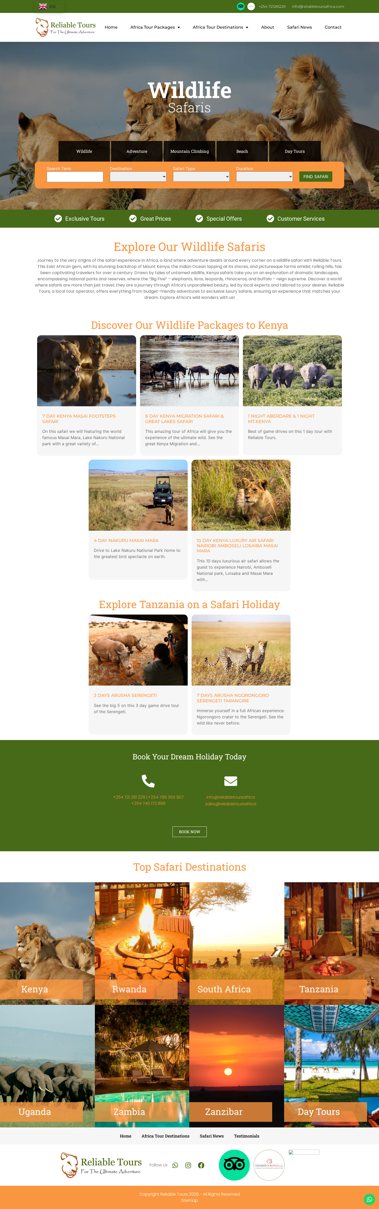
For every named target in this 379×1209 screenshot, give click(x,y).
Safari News (299, 27)
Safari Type (184, 168)
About (267, 27)
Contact (333, 27)
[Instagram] (188, 1165)
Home (111, 27)
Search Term (59, 168)
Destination (121, 168)
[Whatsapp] (175, 1165)
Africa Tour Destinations (218, 27)
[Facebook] (201, 1165)
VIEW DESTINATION (47, 956)
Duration (244, 168)
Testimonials (246, 1136)
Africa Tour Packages (152, 27)
